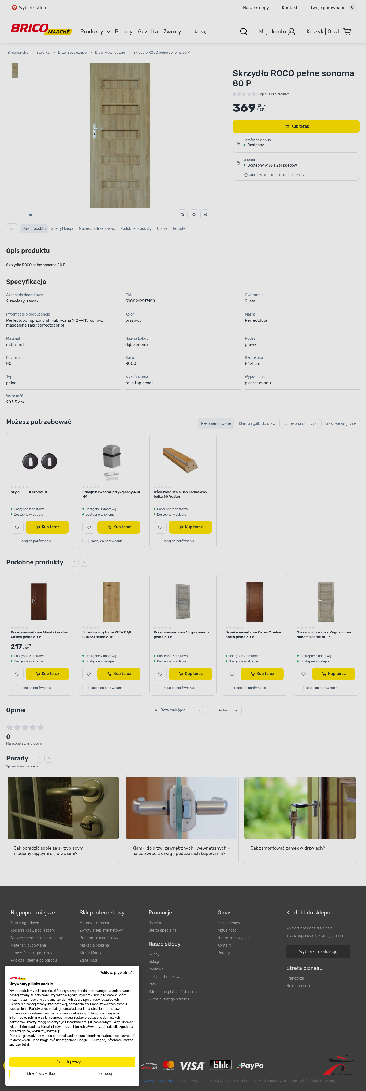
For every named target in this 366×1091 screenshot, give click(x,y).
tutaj (25, 1045)
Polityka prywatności (117, 972)
